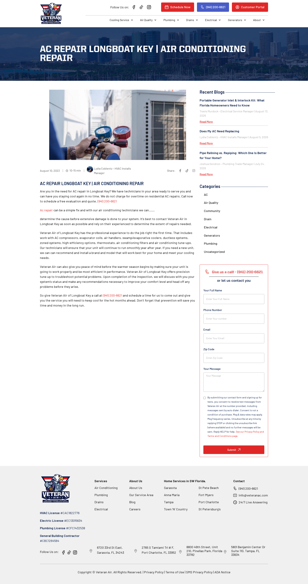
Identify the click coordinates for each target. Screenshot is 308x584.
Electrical (211, 20)
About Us (135, 488)
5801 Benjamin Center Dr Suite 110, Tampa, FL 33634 (248, 551)
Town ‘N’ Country (176, 509)
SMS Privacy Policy (199, 572)
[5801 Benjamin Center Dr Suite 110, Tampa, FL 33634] (225, 552)
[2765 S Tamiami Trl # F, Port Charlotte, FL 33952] (135, 551)
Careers (134, 509)
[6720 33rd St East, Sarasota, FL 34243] (91, 551)
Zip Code (208, 349)
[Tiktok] (187, 170)
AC (206, 195)
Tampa (168, 502)
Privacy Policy (153, 572)
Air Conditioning (106, 488)
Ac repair (46, 210)
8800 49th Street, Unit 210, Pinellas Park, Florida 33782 (204, 551)
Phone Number (212, 310)
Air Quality (146, 20)
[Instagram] (194, 170)
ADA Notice (222, 572)
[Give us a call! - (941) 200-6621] (207, 272)
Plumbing (169, 20)
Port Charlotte (209, 502)
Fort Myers (206, 495)
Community (212, 211)
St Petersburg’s (210, 509)
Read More (206, 121)
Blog (132, 502)
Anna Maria (171, 495)
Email (206, 329)
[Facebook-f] (180, 170)
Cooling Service (119, 20)
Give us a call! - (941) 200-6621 (237, 272)
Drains (190, 20)
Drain (207, 219)
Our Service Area (141, 495)
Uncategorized (214, 252)
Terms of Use (175, 572)
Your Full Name (212, 290)
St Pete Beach (209, 488)
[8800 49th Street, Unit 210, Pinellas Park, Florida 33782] (180, 552)
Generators (235, 20)
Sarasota (170, 488)
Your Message (212, 368)
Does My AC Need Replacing (219, 131)
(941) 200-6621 (107, 201)
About (257, 20)
